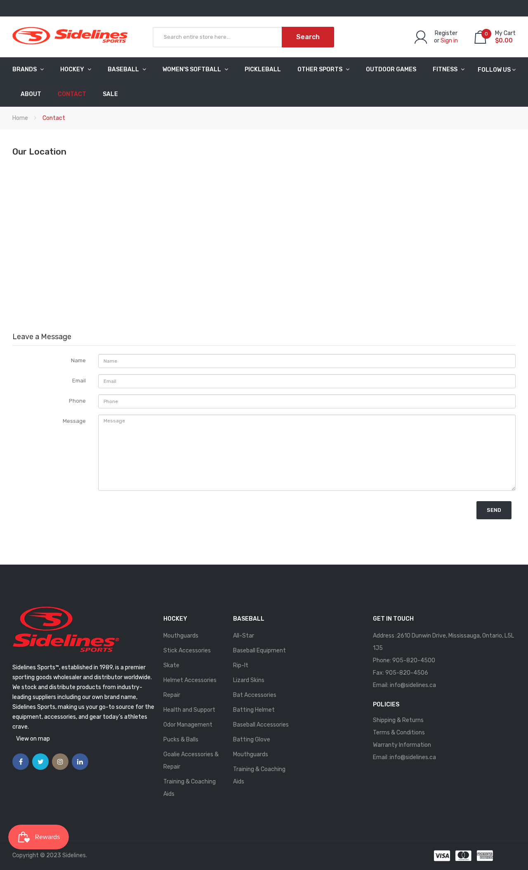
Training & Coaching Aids (189, 787)
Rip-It (240, 665)
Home (20, 118)
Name (78, 360)
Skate (171, 665)
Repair (171, 695)
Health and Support (189, 709)
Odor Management (187, 724)
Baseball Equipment (259, 650)
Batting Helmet (254, 709)
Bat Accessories (254, 695)
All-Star (243, 635)
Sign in (449, 40)
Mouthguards (180, 635)
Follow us (494, 69)
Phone (77, 401)
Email (79, 381)
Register (446, 33)
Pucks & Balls (180, 739)
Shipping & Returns (398, 720)
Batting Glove (251, 739)
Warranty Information (402, 744)
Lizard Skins (248, 680)
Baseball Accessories (261, 724)
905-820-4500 (413, 660)
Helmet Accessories (190, 680)
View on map (33, 738)
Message (74, 421)
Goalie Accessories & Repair (191, 760)
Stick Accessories (187, 650)
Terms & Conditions (399, 732)
